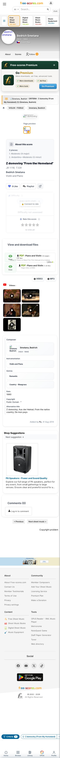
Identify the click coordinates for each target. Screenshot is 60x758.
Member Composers (40, 582)
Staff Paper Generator (41, 635)
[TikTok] (42, 666)
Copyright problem (48, 529)
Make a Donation (38, 600)
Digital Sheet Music (17, 628)
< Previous (18, 521)
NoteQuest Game (39, 630)
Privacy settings (11, 604)
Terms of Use (10, 596)
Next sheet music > (37, 521)
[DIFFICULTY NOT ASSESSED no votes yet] (30, 116)
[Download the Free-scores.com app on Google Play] (30, 677)
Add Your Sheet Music (41, 587)
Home (6, 755)
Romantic (13, 376)
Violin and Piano (16, 364)
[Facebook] (18, 666)
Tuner (33, 639)
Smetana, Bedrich (37, 108)
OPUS (42, 755)
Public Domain (14, 402)
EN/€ (55, 11)
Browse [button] (18, 755)
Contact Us (9, 587)
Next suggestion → (15, 437)
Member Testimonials (14, 591)
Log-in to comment (19, 511)
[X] (34, 666)
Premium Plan (37, 596)
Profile (54, 755)
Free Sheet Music (16, 619)
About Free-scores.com (15, 582)
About (8, 54)
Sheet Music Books (17, 623)
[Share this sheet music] (40, 186)
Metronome (36, 626)
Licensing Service (39, 591)
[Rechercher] (48, 9)
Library (30, 755)
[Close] (54, 65)
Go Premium (48, 86)
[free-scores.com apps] (4, 21)
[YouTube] (26, 666)
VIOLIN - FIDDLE (16, 108)
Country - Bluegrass (18, 384)
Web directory (37, 644)
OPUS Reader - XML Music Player (43, 620)
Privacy (7, 600)
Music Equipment (16, 632)
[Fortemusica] (20, 696)
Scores (18, 54)
